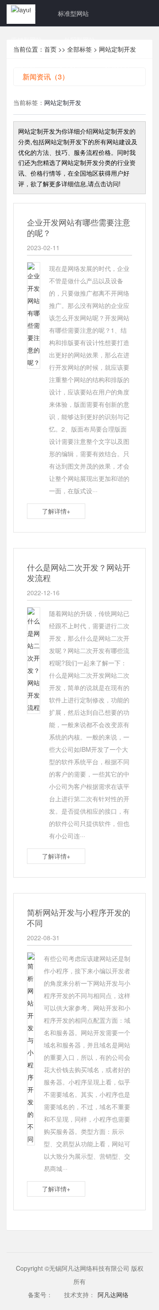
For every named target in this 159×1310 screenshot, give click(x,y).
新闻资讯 (23, 66)
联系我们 (117, 66)
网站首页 (23, 13)
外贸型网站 (79, 39)
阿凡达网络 (113, 1294)
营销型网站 (26, 39)
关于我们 (70, 66)
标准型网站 (73, 13)
